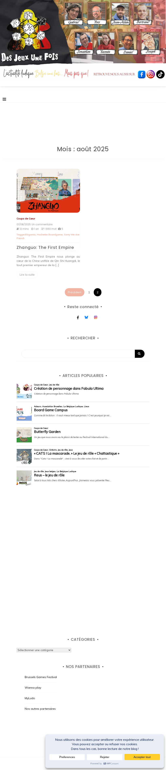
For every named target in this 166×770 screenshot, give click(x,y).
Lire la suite (27, 274)
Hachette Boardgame (50, 234)
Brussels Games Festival (41, 677)
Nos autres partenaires (40, 709)
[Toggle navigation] (4, 99)
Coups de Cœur (26, 218)
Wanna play (33, 687)
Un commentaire (42, 224)
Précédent (74, 292)
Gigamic (31, 234)
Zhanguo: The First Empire (45, 247)
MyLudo (30, 698)
